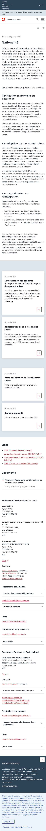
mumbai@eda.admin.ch (12, 697)
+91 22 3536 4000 (9, 684)
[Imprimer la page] (38, 27)
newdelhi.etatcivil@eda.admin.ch (15, 600)
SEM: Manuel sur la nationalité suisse (20, 463)
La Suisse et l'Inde (14, 20)
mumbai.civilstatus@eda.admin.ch (16, 716)
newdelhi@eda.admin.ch (12, 578)
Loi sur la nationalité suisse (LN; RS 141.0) (21, 454)
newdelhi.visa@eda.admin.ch (14, 621)
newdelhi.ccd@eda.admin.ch (14, 634)
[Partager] (43, 27)
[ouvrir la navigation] (42, 19)
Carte (4, 560)
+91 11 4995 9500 (9, 570)
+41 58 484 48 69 (9, 573)
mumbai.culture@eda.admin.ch (15, 703)
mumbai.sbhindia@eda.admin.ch (15, 700)
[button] (42, 759)
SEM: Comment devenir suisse (17, 450)
